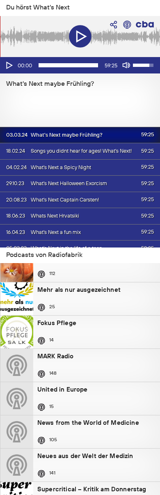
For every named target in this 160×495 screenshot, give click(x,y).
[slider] (68, 65)
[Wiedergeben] (9, 65)
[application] (80, 65)
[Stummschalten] (126, 65)
